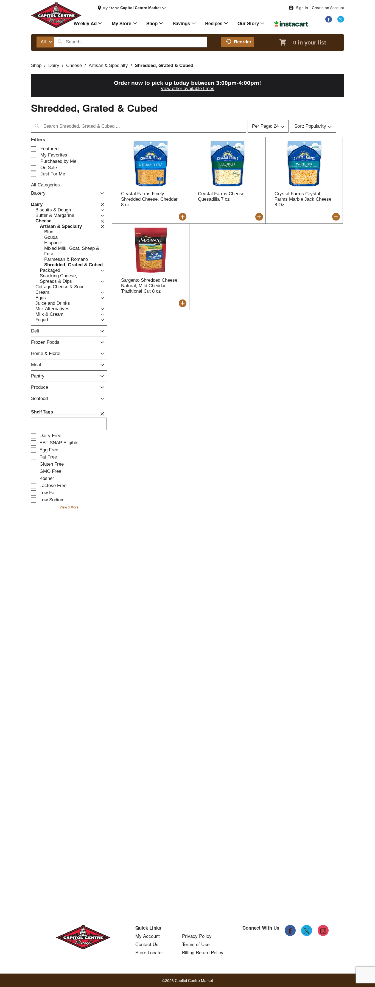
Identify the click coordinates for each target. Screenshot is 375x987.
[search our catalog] (60, 42)
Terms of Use (195, 944)
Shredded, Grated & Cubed (164, 65)
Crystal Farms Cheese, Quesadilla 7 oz (222, 196)
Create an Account (328, 7)
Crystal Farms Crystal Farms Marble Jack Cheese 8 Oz (303, 199)
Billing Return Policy (202, 952)
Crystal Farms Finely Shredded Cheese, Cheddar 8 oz (149, 199)
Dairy (53, 65)
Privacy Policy (197, 936)
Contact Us (146, 944)
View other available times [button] (187, 88)
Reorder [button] (242, 41)
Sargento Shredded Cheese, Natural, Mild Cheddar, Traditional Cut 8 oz (150, 286)
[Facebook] (328, 19)
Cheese (74, 65)
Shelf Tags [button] (42, 412)
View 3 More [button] (69, 507)
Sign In (302, 7)
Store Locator (149, 952)
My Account (147, 936)
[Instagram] (323, 930)
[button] (143, 8)
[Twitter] (340, 19)
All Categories (45, 185)
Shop (36, 65)
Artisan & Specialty (108, 65)
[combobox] (45, 42)
